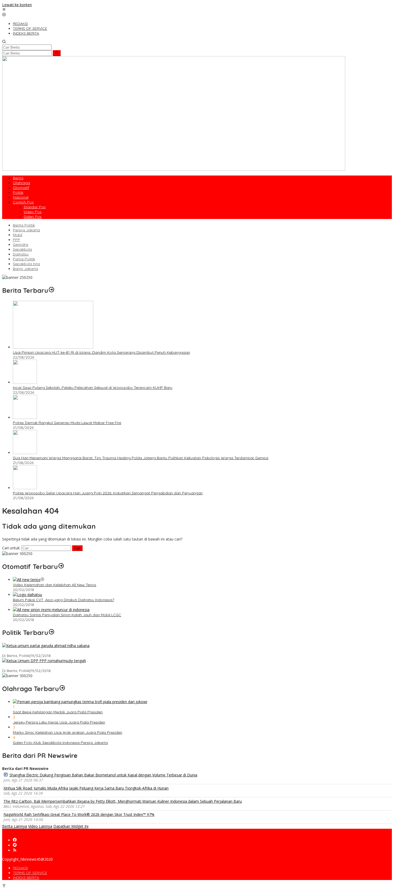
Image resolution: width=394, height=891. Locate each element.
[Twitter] (15, 845)
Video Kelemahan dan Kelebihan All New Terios (54, 584)
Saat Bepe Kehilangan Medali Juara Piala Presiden (58, 712)
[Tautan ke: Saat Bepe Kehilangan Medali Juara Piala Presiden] (80, 701)
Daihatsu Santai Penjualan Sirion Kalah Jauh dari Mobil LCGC (67, 614)
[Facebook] (15, 840)
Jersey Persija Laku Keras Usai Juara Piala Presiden (59, 722)
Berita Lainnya (14, 826)
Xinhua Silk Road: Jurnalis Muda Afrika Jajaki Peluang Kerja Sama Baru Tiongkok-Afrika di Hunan (86, 788)
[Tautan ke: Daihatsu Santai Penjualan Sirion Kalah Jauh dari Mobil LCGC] (51, 609)
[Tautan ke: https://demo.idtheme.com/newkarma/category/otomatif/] (61, 567)
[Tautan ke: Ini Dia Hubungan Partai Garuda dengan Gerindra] (46, 645)
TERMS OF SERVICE (30, 872)
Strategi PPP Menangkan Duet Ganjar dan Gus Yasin (48, 665)
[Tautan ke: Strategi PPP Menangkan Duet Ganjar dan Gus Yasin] (44, 660)
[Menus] (4, 9)
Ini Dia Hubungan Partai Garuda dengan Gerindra (46, 650)
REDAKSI (20, 868)
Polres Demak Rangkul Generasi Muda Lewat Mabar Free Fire (67, 422)
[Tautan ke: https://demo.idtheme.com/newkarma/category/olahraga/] (62, 689)
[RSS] (15, 850)
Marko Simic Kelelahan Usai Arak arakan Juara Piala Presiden (67, 732)
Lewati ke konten (17, 4)
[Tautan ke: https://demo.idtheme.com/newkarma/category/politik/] (51, 633)
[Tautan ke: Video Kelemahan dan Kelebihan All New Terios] (26, 579)
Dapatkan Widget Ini (70, 826)
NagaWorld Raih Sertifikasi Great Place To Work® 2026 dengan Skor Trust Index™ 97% (78, 814)
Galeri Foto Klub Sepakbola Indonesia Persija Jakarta (60, 742)
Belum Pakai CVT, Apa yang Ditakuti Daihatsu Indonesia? (63, 599)
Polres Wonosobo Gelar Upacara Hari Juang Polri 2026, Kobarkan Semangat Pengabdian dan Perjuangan (108, 493)
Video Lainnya (40, 826)
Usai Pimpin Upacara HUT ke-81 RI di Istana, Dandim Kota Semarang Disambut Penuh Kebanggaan (101, 352)
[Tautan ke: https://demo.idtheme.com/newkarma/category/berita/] (51, 290)
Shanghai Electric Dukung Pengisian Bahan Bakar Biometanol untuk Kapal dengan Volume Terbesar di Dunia (103, 774)
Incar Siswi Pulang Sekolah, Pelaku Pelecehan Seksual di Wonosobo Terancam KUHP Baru (92, 387)
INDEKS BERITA (26, 877)
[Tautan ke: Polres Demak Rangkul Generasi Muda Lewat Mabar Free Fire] (25, 417)
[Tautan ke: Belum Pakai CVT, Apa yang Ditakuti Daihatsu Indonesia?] (27, 594)
